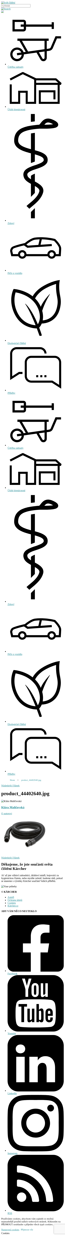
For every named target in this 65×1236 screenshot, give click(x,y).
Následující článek (10, 785)
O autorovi (6, 813)
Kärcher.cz (13, 905)
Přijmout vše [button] (27, 1229)
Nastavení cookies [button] (10, 1229)
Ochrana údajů (15, 900)
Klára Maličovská (12, 807)
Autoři (11, 897)
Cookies (12, 903)
